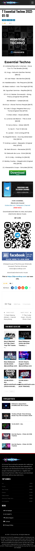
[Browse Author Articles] (17, 297)
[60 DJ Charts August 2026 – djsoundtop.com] (25, 355)
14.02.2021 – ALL (17, 424)
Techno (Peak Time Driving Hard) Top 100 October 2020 (22, 414)
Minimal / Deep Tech (7, 498)
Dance (5, 377)
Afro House (22, 359)
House (3, 486)
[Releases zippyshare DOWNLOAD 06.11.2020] (6, 406)
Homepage (8, 510)
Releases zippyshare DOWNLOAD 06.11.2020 (20, 404)
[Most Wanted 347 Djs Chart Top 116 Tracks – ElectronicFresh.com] (10, 335)
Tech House (5, 489)
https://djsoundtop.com (17, 276)
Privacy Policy (9, 525)
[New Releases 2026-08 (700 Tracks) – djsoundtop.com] (25, 335)
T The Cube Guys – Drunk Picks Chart (26, 317)
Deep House (7, 359)
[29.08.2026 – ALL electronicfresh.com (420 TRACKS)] (25, 374)
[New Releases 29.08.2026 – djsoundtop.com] (10, 355)
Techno (4, 20)
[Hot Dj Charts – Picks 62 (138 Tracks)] (6, 436)
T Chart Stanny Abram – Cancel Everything (10, 317)
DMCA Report (9, 518)
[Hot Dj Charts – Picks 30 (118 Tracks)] (6, 446)
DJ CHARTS (9, 20)
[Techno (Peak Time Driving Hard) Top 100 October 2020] (6, 416)
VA (3, 483)
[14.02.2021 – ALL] (6, 426)
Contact (7, 521)
